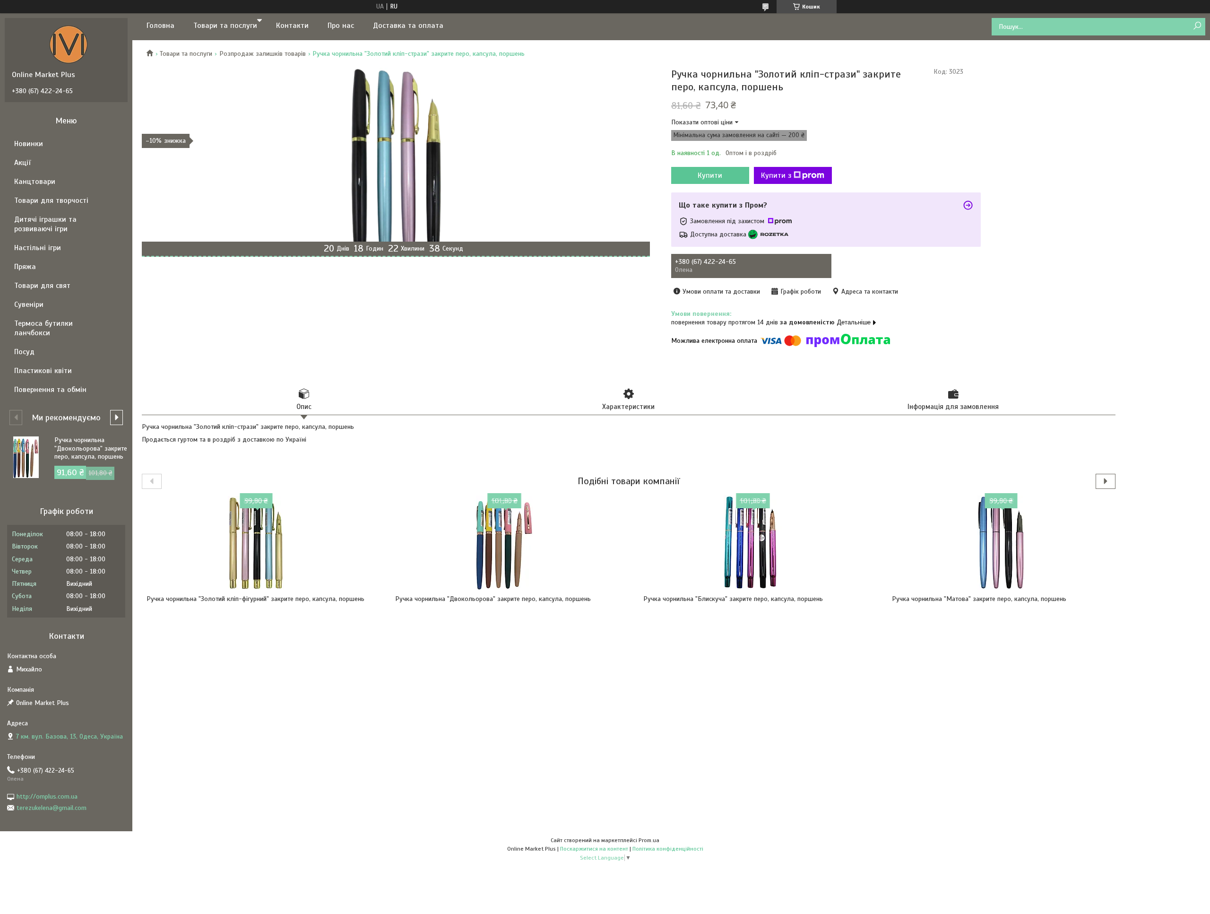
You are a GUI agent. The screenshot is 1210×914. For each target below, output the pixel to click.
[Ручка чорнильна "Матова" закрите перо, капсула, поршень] (1001, 543)
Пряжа (25, 266)
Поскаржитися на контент (594, 848)
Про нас (341, 25)
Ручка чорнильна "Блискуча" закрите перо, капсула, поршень (733, 599)
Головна (160, 25)
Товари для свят (42, 285)
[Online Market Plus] (68, 44)
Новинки (28, 143)
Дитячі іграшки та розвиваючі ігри (45, 224)
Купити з (776, 175)
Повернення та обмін (50, 389)
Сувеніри (28, 304)
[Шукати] (1197, 26)
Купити (710, 175)
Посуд (24, 352)
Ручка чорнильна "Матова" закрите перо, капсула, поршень (979, 599)
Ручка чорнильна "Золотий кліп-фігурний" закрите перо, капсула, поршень (255, 599)
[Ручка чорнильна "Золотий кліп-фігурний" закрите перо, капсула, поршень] (256, 543)
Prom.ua (649, 840)
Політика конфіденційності (667, 848)
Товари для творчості (51, 200)
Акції (22, 162)
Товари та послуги (225, 25)
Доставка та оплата (408, 25)
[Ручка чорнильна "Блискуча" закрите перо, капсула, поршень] (753, 543)
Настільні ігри (37, 247)
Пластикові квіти (43, 370)
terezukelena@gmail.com (51, 808)
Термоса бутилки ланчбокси (43, 328)
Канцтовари (34, 181)
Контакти (292, 25)
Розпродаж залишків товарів (262, 54)
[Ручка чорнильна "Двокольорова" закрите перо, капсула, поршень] (504, 543)
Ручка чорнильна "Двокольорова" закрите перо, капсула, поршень (493, 599)
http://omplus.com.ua (47, 796)
